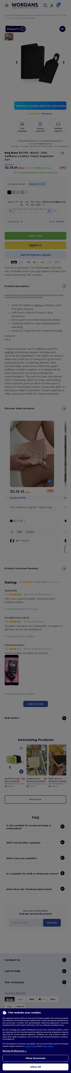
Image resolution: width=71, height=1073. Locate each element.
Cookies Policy (30, 1046)
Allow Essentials (35, 1058)
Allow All (35, 1067)
